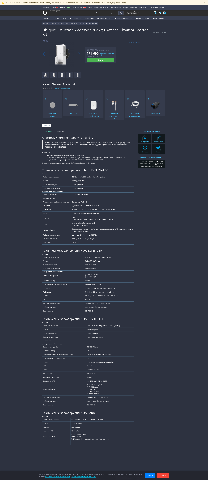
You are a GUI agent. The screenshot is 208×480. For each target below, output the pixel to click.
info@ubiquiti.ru (55, 11)
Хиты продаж (79, 7)
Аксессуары (159, 18)
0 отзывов (56, 88)
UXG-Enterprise (73, 114)
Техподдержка (115, 7)
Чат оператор (132, 13)
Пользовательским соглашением (57, 477)
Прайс (90, 7)
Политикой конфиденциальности (84, 477)
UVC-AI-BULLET (155, 114)
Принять (150, 475)
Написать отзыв (65, 88)
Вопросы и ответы (101, 7)
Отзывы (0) (59, 131)
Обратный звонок (133, 12)
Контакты (142, 7)
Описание (48, 131)
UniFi (47, 18)
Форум (125, 7)
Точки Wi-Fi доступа (147, 161)
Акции (55, 7)
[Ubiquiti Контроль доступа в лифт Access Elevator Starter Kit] (61, 54)
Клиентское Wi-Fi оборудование (151, 163)
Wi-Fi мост (159, 161)
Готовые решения (151, 131)
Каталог (46, 7)
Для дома (158, 166)
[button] (79, 54)
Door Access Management (69, 23)
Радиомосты (76, 18)
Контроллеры (143, 18)
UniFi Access (55, 23)
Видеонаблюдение (124, 18)
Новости (133, 7)
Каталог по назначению (151, 157)
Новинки (65, 7)
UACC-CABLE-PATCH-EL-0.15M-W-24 (114, 116)
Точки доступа (60, 18)
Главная (45, 23)
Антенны (90, 18)
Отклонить (163, 475)
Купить (100, 60)
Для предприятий (147, 166)
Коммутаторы (104, 18)
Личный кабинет (158, 7)
